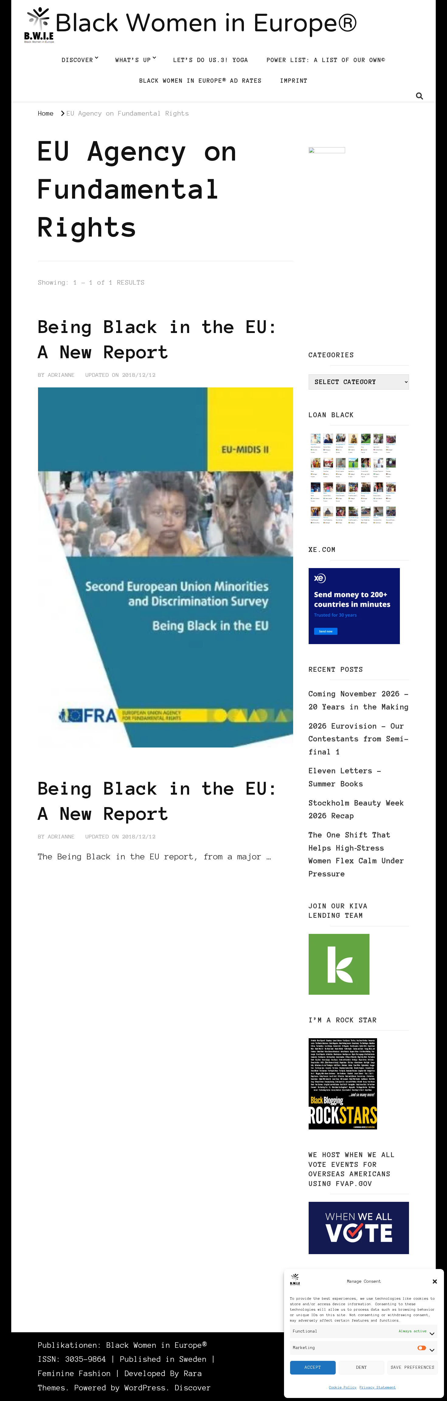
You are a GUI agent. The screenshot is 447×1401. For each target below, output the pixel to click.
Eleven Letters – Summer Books (345, 777)
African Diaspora (67, 304)
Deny (361, 1367)
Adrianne (61, 375)
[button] (435, 1281)
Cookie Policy (343, 1387)
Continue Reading (67, 875)
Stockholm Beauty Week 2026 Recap (356, 809)
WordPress (145, 1388)
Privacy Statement (378, 1387)
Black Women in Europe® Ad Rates (200, 80)
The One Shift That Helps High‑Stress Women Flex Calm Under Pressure (356, 854)
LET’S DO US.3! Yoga (210, 60)
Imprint (294, 80)
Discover (77, 60)
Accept (313, 1367)
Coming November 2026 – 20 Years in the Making (359, 700)
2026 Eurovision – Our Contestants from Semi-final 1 (359, 739)
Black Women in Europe (204, 304)
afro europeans (131, 304)
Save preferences (413, 1367)
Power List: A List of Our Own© (326, 60)
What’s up (133, 60)
